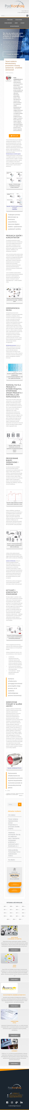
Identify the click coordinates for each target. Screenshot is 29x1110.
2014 (23, 909)
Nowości (21, 795)
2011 (5, 909)
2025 (20, 919)
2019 (5, 916)
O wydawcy (22, 23)
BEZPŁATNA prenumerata (14, 26)
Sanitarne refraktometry (10, 560)
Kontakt (16, 23)
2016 (11, 912)
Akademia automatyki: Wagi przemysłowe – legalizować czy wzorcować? (14, 794)
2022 (23, 916)
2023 (8, 919)
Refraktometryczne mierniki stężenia (13, 153)
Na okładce (11, 860)
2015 (5, 912)
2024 (14, 919)
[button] (1, 45)
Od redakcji (11, 815)
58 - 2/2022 (7, 790)
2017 (17, 912)
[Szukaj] (27, 16)
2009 (17, 906)
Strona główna (10, 19)
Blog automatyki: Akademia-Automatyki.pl (14, 994)
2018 (23, 912)
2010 (23, 906)
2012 (11, 909)
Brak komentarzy (9, 72)
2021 (17, 916)
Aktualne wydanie (18, 19)
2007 (5, 906)
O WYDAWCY (14, 1051)
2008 (11, 906)
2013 (17, 909)
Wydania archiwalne (8, 23)
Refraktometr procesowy (11, 345)
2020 (11, 916)
